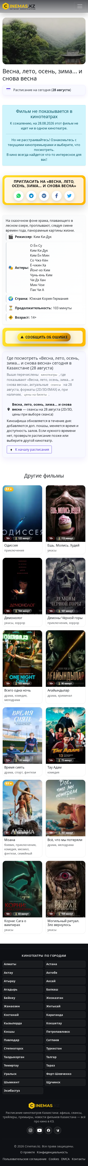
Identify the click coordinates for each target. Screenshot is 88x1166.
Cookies (54, 1159)
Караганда (54, 1015)
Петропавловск (58, 1032)
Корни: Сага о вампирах (15, 923)
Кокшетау (54, 1023)
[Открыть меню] (80, 6)
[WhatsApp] (19, 196)
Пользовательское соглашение (24, 1159)
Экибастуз (12, 1090)
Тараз (50, 1065)
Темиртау (11, 1065)
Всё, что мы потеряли (64, 840)
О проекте (27, 1152)
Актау (8, 973)
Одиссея (11, 545)
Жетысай (53, 1006)
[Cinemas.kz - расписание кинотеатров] (18, 6)
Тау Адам (54, 767)
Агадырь (10, 989)
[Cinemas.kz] (44, 1105)
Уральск (10, 1074)
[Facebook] (57, 196)
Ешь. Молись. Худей (63, 545)
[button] (44, 41)
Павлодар (11, 1040)
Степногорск (13, 1048)
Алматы (10, 964)
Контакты (78, 1159)
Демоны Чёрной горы (64, 618)
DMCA (65, 1159)
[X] (69, 196)
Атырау (9, 981)
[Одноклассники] (57, 1130)
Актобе (51, 973)
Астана (51, 964)
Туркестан (54, 1048)
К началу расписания (31, 449)
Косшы (9, 1032)
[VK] (44, 196)
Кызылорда (13, 1023)
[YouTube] (39, 1130)
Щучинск (53, 1082)
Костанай (11, 1015)
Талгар (51, 1057)
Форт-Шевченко (58, 1074)
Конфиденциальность (52, 1152)
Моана (9, 840)
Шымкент (11, 1082)
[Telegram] (31, 196)
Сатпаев (52, 1040)
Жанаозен (12, 1006)
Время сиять (14, 767)
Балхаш (52, 989)
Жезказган (54, 998)
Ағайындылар (58, 690)
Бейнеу (9, 998)
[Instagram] (30, 1130)
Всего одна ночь (17, 690)
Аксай (50, 981)
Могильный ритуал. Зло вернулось (63, 923)
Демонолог (13, 618)
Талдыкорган (14, 1057)
